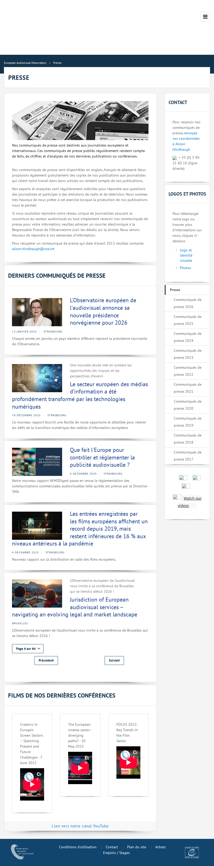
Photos (185, 267)
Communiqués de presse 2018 (187, 439)
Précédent (46, 660)
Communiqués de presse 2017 (187, 456)
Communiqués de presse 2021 (187, 388)
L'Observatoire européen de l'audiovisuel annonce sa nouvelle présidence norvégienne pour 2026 (103, 311)
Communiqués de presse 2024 (187, 337)
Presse (175, 289)
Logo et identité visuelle (186, 255)
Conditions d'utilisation (78, 847)
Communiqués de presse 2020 (187, 405)
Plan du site (136, 847)
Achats (160, 847)
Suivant (114, 660)
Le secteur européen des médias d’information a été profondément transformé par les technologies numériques (80, 395)
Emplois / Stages (116, 852)
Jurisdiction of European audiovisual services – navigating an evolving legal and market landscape (74, 607)
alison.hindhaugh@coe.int (33, 248)
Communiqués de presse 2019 (187, 422)
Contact (112, 847)
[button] (28, 648)
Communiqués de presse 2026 (187, 303)
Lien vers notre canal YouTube (80, 825)
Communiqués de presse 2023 (187, 354)
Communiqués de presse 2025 (187, 320)
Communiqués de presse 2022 (187, 371)
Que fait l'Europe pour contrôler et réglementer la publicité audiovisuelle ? (102, 457)
